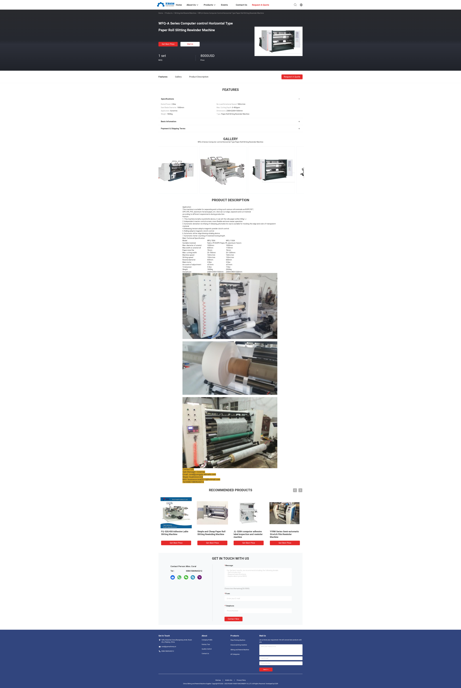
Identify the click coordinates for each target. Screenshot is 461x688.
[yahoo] (199, 577)
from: (227, 594)
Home (160, 13)
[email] (172, 577)
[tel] (206, 577)
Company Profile (207, 640)
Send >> (266, 669)
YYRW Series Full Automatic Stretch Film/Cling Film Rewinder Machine (175, 534)
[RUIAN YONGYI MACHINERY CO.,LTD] (166, 4)
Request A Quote (292, 76)
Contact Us (205, 653)
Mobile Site (228, 680)
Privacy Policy (241, 680)
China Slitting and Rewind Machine (194, 684)
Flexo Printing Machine (237, 640)
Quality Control (207, 649)
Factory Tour (206, 644)
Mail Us (190, 44)
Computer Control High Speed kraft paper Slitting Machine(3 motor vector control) (285, 534)
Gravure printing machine (238, 645)
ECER (276, 684)
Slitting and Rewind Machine (185, 13)
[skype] (193, 577)
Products (169, 13)
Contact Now (233, 619)
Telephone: (229, 606)
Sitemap (218, 680)
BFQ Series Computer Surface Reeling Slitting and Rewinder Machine (248, 534)
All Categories (235, 654)
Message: (229, 565)
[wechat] (186, 577)
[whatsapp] (179, 577)
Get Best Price (168, 44)
